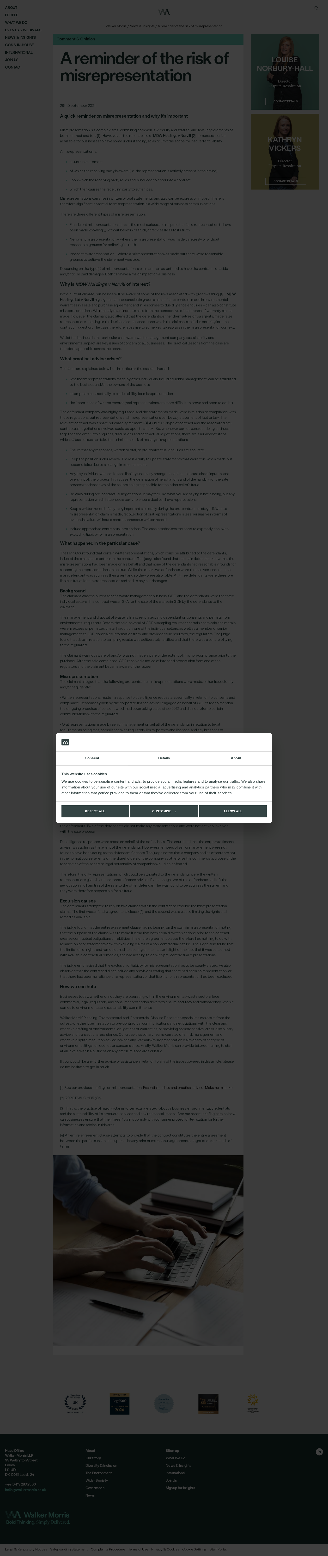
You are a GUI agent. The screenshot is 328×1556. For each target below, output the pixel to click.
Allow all (233, 811)
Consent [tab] (92, 758)
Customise (161, 811)
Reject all (95, 811)
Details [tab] (164, 758)
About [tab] (236, 758)
